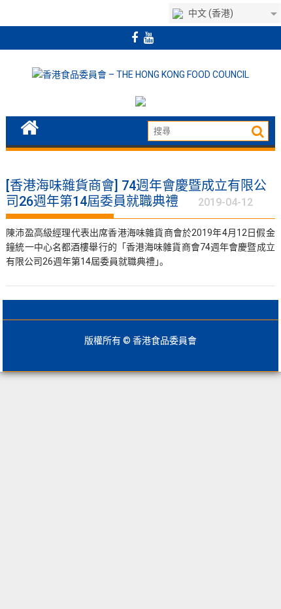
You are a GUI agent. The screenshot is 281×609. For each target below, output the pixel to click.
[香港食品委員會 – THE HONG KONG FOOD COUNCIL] (29, 126)
